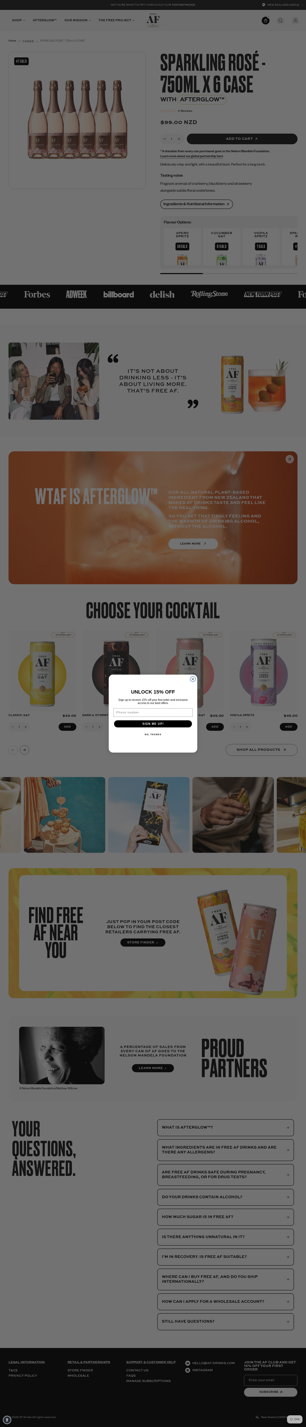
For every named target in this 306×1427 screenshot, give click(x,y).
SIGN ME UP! (153, 723)
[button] (7, 1420)
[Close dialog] (193, 679)
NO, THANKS (153, 734)
